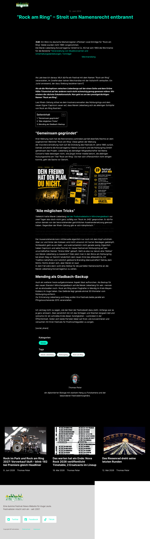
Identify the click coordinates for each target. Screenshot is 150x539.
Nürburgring (63, 355)
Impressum (36, 529)
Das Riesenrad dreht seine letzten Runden (119, 460)
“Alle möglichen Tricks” (48, 121)
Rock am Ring (78, 355)
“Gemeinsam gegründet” (48, 118)
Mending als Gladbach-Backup (52, 124)
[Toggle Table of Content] (62, 115)
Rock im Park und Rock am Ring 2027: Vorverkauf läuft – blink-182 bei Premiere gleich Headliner (25, 462)
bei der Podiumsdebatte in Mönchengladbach (88, 216)
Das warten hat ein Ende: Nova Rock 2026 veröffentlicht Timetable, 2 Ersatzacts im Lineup (74, 462)
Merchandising (89, 57)
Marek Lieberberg (47, 355)
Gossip (43, 343)
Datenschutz (26, 529)
